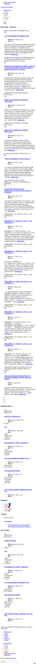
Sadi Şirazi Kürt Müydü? (12, 595)
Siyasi (6, 633)
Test (5, 427)
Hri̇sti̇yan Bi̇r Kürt (10, 540)
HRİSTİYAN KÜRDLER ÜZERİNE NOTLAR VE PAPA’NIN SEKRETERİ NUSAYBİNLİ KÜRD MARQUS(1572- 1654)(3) (19, 67)
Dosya (6, 640)
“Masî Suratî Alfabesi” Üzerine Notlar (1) (17, 159)
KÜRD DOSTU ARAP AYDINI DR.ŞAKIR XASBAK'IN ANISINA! (19, 525)
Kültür (6, 635)
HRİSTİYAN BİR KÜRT (12, 416)
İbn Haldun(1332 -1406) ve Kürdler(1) (16, 443)
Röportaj (7, 638)
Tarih (5, 637)
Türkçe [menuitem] (8, 4)
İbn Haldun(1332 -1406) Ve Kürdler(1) (16, 567)
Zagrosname (12, 658)
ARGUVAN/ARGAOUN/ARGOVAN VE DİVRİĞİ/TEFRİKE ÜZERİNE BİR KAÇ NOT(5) (18, 377)
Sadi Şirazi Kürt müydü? (12, 470)
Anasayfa (9, 632)
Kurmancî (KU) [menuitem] (11, 2)
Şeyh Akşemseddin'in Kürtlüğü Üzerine (16, 36)
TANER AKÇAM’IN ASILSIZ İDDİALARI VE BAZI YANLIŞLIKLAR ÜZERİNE (17, 190)
